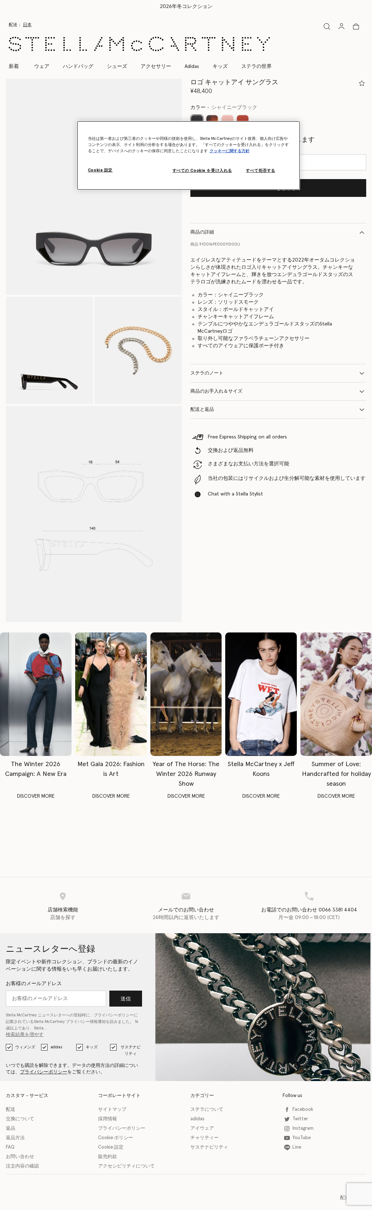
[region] (188, 155)
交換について (20, 1119)
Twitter (300, 1119)
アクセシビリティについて (126, 1166)
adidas (56, 1047)
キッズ (92, 1047)
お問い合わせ (20, 1156)
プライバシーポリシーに (116, 1015)
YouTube (301, 1138)
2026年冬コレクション (186, 6)
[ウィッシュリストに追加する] (361, 83)
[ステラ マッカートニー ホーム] (139, 44)
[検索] (327, 26)
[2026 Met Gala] (111, 694)
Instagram (303, 1128)
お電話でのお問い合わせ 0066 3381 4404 (309, 909)
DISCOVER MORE (35, 796)
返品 (10, 1128)
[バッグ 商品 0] (356, 26)
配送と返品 (202, 409)
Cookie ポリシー (115, 1138)
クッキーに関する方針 (230, 151)
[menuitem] (18, 66)
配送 (10, 1109)
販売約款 (107, 1156)
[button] (49, 350)
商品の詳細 (202, 232)
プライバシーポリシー (43, 1072)
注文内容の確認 (22, 1166)
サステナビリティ (131, 1050)
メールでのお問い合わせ (186, 909)
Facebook (302, 1109)
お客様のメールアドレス (34, 983)
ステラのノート (206, 373)
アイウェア (202, 1128)
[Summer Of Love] (336, 694)
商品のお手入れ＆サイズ (216, 391)
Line (296, 1147)
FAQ (10, 1147)
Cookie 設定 (111, 1147)
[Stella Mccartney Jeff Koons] (261, 694)
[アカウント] (341, 26)
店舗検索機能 (63, 909)
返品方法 (15, 1138)
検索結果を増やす (25, 1034)
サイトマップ (112, 1109)
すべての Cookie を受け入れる (202, 171)
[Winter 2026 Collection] (36, 694)
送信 (126, 998)
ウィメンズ (25, 1047)
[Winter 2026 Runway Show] (186, 694)
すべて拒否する (260, 171)
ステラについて (206, 1109)
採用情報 (107, 1119)
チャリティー (204, 1138)
